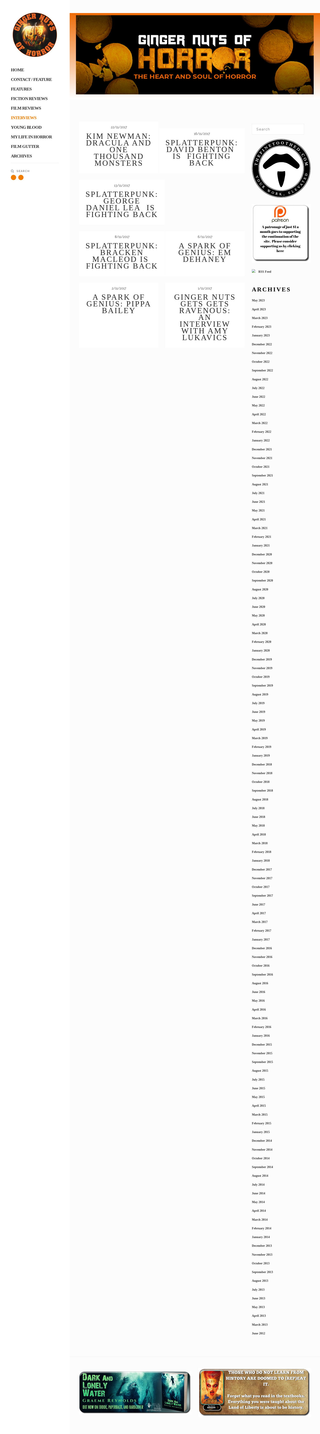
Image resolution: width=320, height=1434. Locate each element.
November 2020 (262, 563)
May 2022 (258, 405)
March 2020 (260, 633)
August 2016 (260, 983)
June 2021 (258, 501)
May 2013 (258, 1307)
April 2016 (259, 1009)
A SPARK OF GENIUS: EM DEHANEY (205, 252)
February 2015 (261, 1123)
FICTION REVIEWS (29, 98)
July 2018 (258, 808)
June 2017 (258, 904)
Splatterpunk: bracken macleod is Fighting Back (122, 255)
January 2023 (261, 335)
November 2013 (262, 1254)
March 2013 (260, 1324)
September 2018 (262, 790)
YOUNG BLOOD (26, 127)
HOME (17, 69)
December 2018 (262, 764)
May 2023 (258, 300)
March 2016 (260, 1018)
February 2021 (261, 536)
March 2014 (260, 1219)
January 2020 (261, 650)
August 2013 (260, 1280)
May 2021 (258, 510)
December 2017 (262, 869)
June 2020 (258, 606)
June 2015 (258, 1088)
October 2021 (260, 466)
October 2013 (260, 1263)
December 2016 (262, 948)
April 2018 (259, 834)
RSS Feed (264, 271)
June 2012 (258, 1333)
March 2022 (260, 423)
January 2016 (261, 1035)
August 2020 (260, 589)
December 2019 (262, 659)
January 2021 (261, 545)
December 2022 (262, 344)
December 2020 (262, 554)
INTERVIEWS (23, 117)
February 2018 (261, 852)
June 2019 (258, 712)
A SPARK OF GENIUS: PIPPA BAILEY (118, 304)
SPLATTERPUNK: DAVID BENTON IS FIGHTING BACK (201, 152)
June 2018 (258, 817)
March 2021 (260, 528)
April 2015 (259, 1105)
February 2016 (261, 1027)
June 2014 (258, 1193)
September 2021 (262, 475)
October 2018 (260, 782)
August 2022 (260, 379)
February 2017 (261, 930)
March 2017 (260, 922)
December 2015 (262, 1044)
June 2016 (258, 992)
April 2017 (259, 913)
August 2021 (260, 484)
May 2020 (258, 615)
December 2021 (262, 449)
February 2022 (261, 431)
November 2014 (262, 1149)
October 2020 (260, 571)
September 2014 (262, 1167)
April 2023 (259, 309)
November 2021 (262, 458)
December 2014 (262, 1140)
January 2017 (261, 939)
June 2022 (258, 396)
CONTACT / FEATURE (31, 79)
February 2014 (261, 1228)
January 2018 (261, 860)
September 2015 (262, 1062)
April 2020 (259, 624)
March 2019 (260, 738)
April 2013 (259, 1315)
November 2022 (262, 353)
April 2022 (259, 414)
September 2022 (262, 370)
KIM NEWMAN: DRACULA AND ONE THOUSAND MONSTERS (119, 149)
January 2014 (261, 1237)
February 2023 (261, 326)
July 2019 (258, 703)
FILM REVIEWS (26, 108)
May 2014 (258, 1202)
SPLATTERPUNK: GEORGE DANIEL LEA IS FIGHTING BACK (122, 204)
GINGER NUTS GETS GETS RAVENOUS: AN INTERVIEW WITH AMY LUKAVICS (205, 317)
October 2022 (260, 361)
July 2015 (258, 1079)
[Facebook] (21, 177)
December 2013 (262, 1245)
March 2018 (260, 843)
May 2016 (258, 1000)
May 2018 (258, 825)
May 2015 (258, 1097)
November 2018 (262, 773)
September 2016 (262, 974)
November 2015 (262, 1053)
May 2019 (258, 720)
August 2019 (260, 694)
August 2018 (260, 799)
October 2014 (260, 1158)
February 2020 (261, 641)
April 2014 (259, 1210)
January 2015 (261, 1132)
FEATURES (21, 89)
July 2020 (258, 598)
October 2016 (260, 965)
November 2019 (262, 668)
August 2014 (260, 1175)
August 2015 (260, 1070)
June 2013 (258, 1298)
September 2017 (262, 895)
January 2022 (261, 440)
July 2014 (258, 1184)
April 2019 (259, 729)
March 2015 (260, 1114)
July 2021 (258, 493)
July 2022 (258, 388)
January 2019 (261, 755)
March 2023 (260, 318)
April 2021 (259, 519)
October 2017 (260, 887)
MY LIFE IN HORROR (31, 136)
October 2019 (260, 677)
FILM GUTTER (25, 146)
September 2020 (262, 580)
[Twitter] (13, 177)
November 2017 (262, 878)
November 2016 (262, 957)
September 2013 (262, 1272)
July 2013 (258, 1289)
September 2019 (262, 685)
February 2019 (261, 747)
